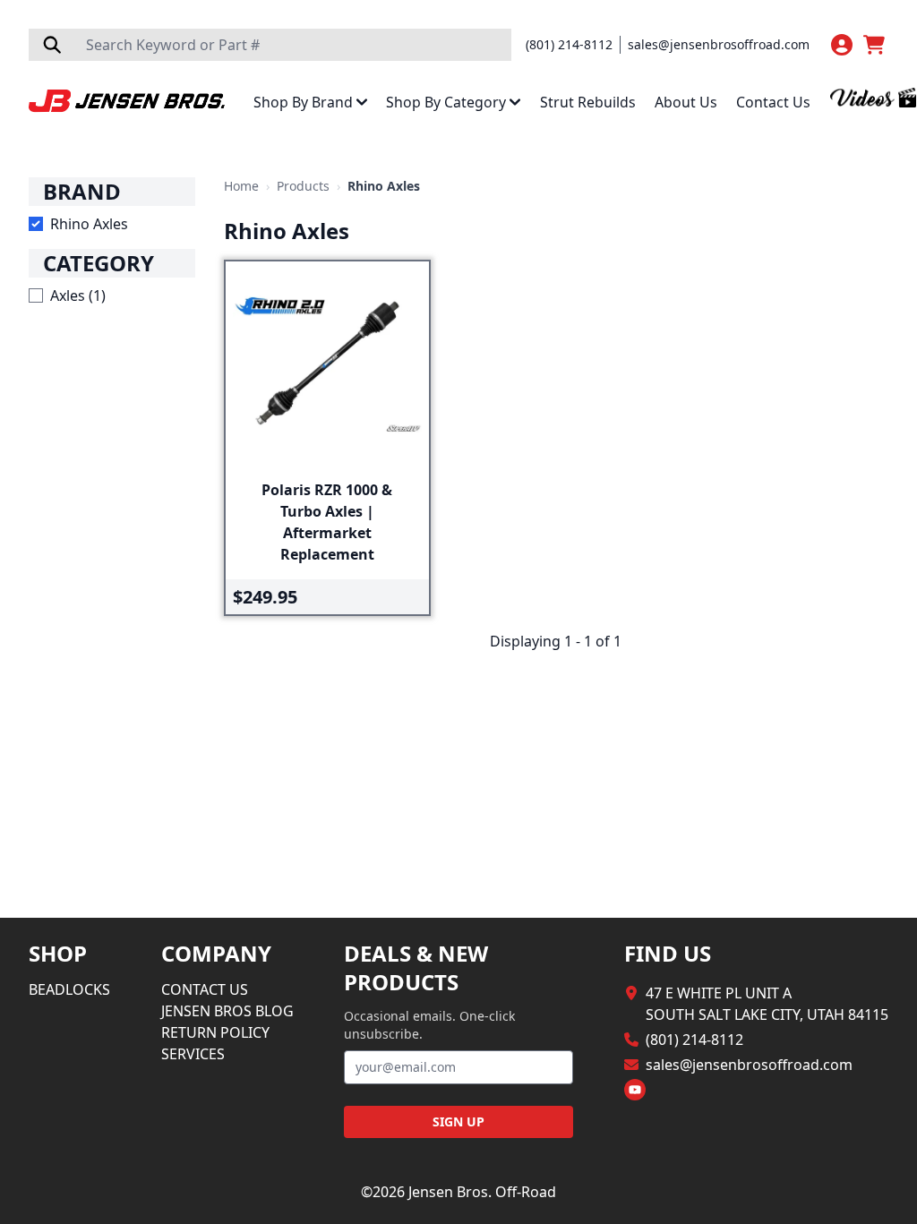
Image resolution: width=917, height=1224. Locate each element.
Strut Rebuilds (588, 102)
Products (303, 185)
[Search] (52, 45)
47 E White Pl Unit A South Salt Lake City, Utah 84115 (767, 1003)
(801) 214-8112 (569, 44)
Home (241, 185)
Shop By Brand (303, 102)
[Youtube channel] (635, 1089)
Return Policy (215, 1032)
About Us (686, 102)
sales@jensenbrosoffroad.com (719, 44)
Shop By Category (446, 102)
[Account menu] (842, 45)
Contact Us (773, 102)
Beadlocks (69, 989)
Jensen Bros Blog (227, 1011)
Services (193, 1054)
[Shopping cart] (875, 45)
